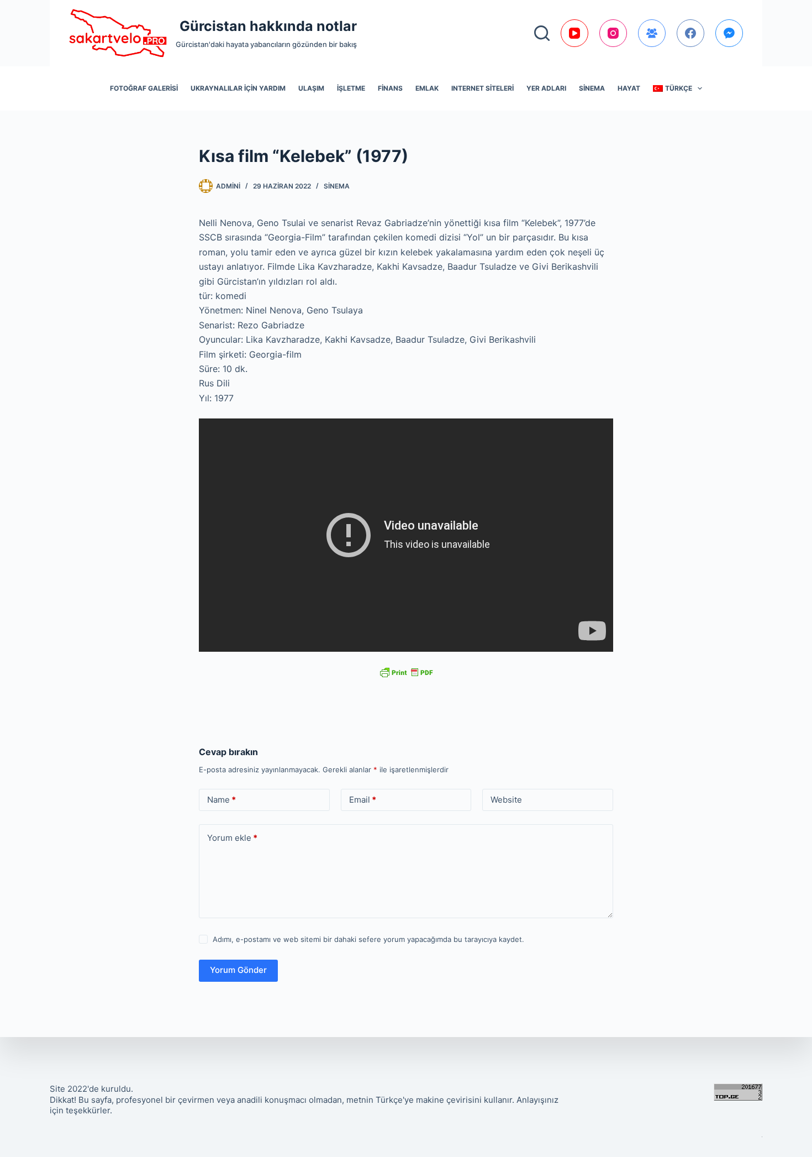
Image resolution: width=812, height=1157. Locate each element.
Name (221, 799)
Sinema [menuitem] (592, 88)
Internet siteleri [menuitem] (482, 88)
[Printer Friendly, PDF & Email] (406, 672)
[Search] (542, 33)
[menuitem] (678, 88)
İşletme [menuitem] (351, 88)
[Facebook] (690, 33)
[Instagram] (613, 33)
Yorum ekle (232, 838)
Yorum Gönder (238, 970)
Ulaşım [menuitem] (311, 88)
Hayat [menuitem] (629, 88)
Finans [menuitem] (390, 88)
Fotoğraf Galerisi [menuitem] (144, 88)
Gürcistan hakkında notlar (268, 26)
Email (362, 799)
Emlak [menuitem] (427, 88)
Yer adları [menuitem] (546, 88)
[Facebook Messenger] (729, 33)
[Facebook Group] (652, 33)
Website (506, 799)
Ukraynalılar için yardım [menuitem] (238, 88)
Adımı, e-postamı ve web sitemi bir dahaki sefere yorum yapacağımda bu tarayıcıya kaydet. (368, 939)
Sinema (337, 186)
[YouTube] (574, 33)
